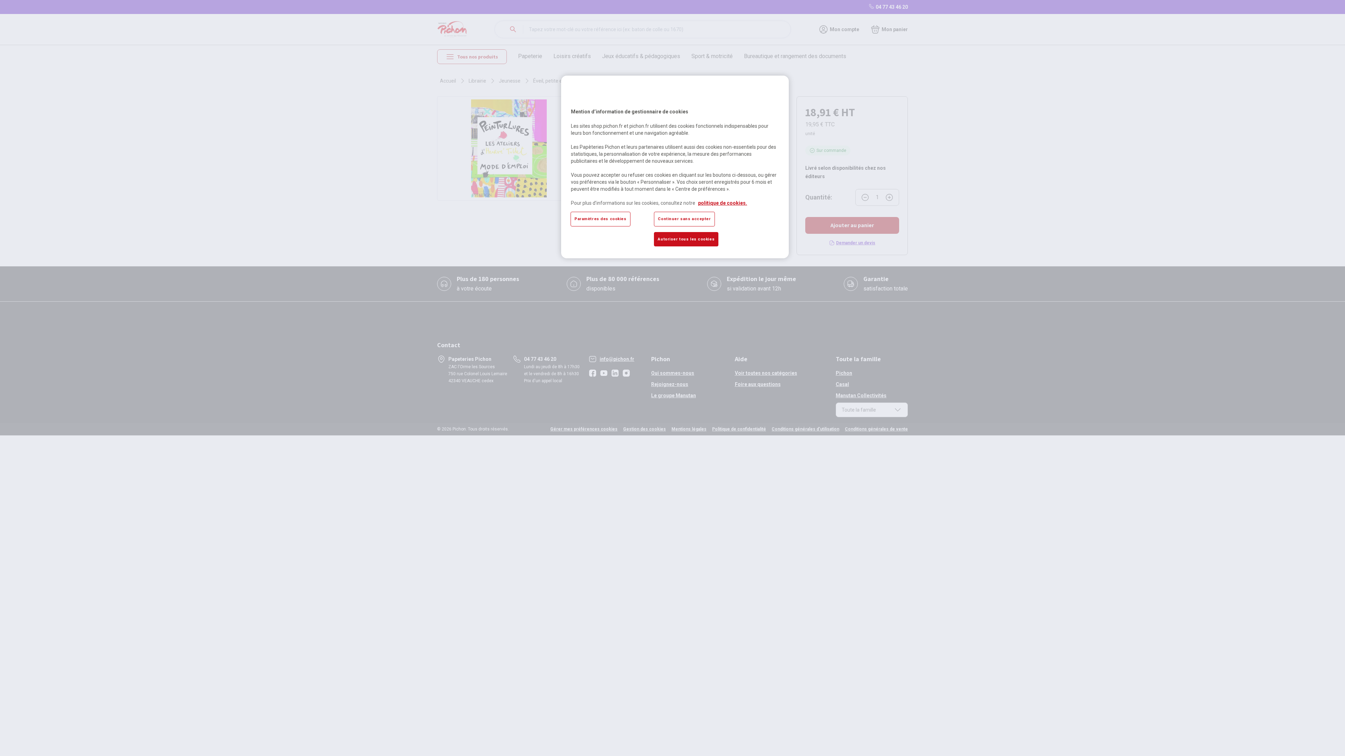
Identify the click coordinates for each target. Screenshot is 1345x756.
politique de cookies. (722, 203)
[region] (675, 167)
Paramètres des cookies (600, 218)
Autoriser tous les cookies (686, 239)
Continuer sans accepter (684, 218)
